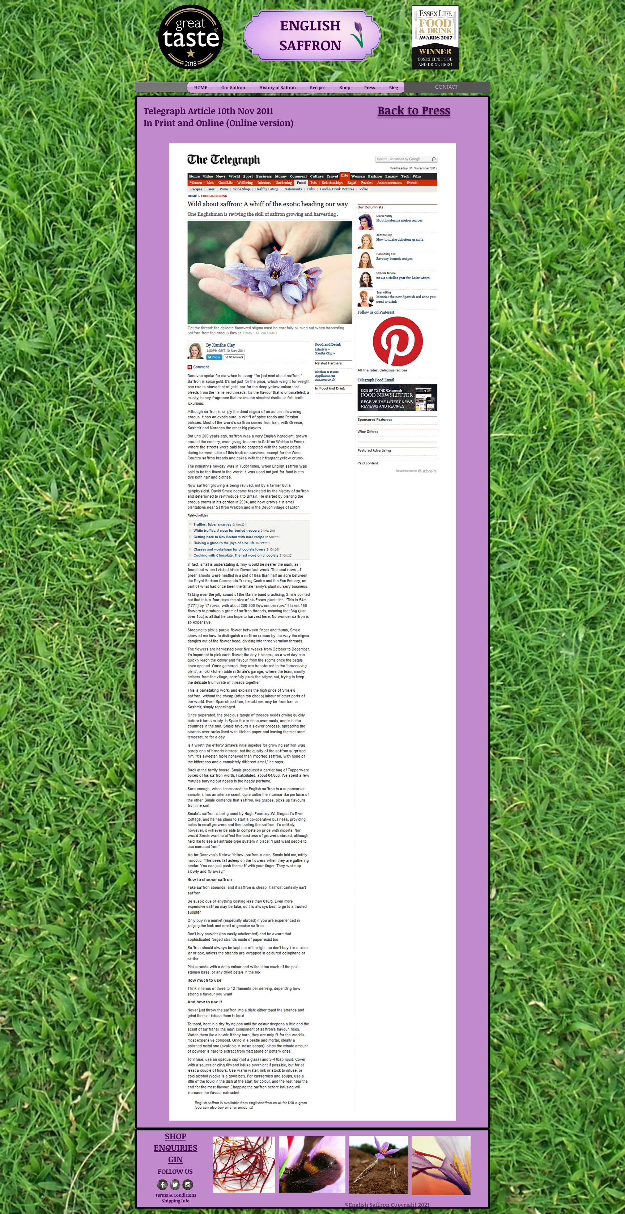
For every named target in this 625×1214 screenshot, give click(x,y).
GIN (175, 1159)
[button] (233, 87)
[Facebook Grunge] (162, 1184)
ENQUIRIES (175, 1147)
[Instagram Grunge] (187, 1184)
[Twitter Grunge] (175, 1184)
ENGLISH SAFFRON (310, 35)
